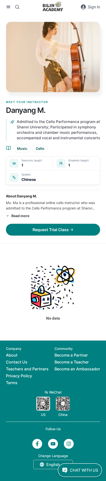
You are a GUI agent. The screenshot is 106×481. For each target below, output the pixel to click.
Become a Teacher (71, 362)
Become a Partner (71, 355)
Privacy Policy (19, 375)
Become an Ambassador (77, 368)
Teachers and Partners (27, 368)
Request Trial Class (51, 229)
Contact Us (16, 362)
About (12, 355)
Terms (12, 382)
